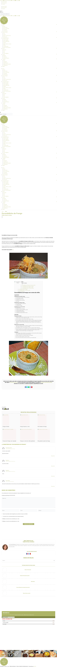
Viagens (3, 66)
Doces (3, 68)
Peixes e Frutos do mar (7, 35)
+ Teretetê (3, 59)
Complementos (5, 46)
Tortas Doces (5, 74)
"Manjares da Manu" (9, 447)
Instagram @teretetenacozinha (46, 382)
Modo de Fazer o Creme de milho (25, 290)
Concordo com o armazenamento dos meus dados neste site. (13, 516)
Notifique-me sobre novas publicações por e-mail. (11, 521)
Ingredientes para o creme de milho (28, 288)
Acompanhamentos (5, 81)
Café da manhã (5, 39)
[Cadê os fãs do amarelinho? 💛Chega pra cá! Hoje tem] (46, 653)
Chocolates (5, 29)
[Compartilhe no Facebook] (25, 387)
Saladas (4, 42)
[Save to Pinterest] (5, 409)
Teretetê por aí (5, 62)
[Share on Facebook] (2, 409)
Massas (3, 48)
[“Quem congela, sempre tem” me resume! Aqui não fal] (53, 653)
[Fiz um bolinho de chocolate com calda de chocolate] (24, 653)
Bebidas (4, 55)
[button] (28, 112)
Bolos (4, 26)
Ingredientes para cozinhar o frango (28, 286)
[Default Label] (30, 553)
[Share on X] (4, 409)
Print (23, 281)
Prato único (5, 36)
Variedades (5, 61)
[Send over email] (8, 409)
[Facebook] (26, 553)
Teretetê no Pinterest (13, 382)
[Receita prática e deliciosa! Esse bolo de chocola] (10, 653)
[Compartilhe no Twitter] (27, 387)
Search (1, 114)
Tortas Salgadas (6, 53)
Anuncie (3, 4)
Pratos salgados (6, 40)
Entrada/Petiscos (6, 58)
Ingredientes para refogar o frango (28, 287)
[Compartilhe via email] (30, 387)
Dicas (4, 60)
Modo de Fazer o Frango (23, 289)
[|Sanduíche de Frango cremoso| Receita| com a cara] (3, 653)
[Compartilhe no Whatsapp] (28, 387)
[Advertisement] (28, 224)
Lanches (3, 54)
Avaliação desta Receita (6, 495)
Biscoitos (4, 49)
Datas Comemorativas (7, 47)
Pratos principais (5, 32)
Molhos (4, 45)
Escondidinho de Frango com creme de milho (28, 285)
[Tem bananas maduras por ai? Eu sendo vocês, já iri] (39, 653)
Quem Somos (4, 1)
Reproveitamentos (6, 41)
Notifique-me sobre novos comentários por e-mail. (11, 518)
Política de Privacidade (7, 64)
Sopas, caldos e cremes (7, 87)
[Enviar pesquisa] (54, 560)
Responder (53, 476)
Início (2, 211)
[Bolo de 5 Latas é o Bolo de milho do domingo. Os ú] (32, 653)
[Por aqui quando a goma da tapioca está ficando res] (17, 653)
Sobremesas (5, 27)
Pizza (4, 94)
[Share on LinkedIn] (6, 409)
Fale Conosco (4, 7)
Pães (4, 52)
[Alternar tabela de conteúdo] (22, 284)
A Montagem (22, 291)
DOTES (35, 666)
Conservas (5, 100)
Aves (4, 33)
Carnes (4, 34)
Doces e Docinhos (6, 28)
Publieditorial (5, 65)
